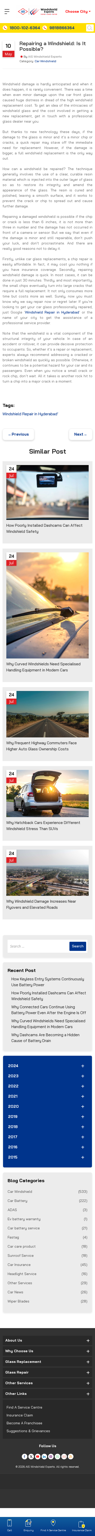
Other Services (47, 1283)
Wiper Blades (47, 1301)
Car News (47, 1292)
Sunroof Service (47, 1255)
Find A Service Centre (24, 1407)
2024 (13, 1065)
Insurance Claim (20, 1415)
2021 (12, 1096)
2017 (12, 1136)
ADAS (47, 1210)
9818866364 (61, 27)
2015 (12, 1157)
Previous (18, 434)
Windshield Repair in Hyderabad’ (30, 413)
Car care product (47, 1246)
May (8, 54)
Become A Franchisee (24, 1423)
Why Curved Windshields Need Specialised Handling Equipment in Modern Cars (48, 1023)
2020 (13, 1106)
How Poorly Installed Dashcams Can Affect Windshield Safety (48, 995)
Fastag (47, 1237)
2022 (13, 1086)
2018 (13, 1126)
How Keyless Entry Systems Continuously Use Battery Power (47, 982)
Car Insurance (47, 1264)
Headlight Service (47, 1273)
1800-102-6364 (25, 27)
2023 (13, 1075)
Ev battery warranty (47, 1219)
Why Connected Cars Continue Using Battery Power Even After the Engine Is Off (48, 1009)
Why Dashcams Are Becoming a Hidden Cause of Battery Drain (45, 1037)
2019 (12, 1116)
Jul (11, 475)
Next (80, 434)
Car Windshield (45, 61)
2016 (12, 1147)
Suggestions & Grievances (28, 1431)
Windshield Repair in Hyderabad (52, 312)
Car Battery (47, 1200)
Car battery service (47, 1228)
